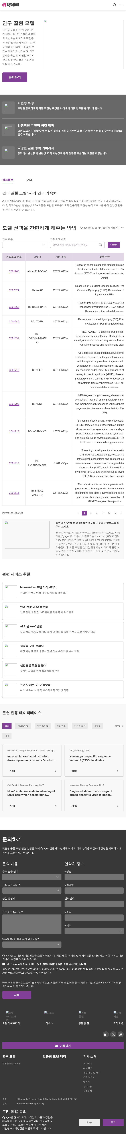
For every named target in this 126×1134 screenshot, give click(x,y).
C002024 (14, 290)
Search (113, 244)
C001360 (14, 307)
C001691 (14, 338)
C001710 (14, 370)
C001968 (14, 271)
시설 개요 (88, 1068)
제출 (16, 995)
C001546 (14, 321)
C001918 (14, 431)
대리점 (86, 1082)
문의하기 (15, 77)
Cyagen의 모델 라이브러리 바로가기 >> (102, 227)
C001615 (14, 493)
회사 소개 (88, 1063)
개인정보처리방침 (12, 972)
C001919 (14, 463)
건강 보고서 (89, 1077)
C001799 (14, 404)
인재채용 (87, 1086)
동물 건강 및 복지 (91, 1072)
